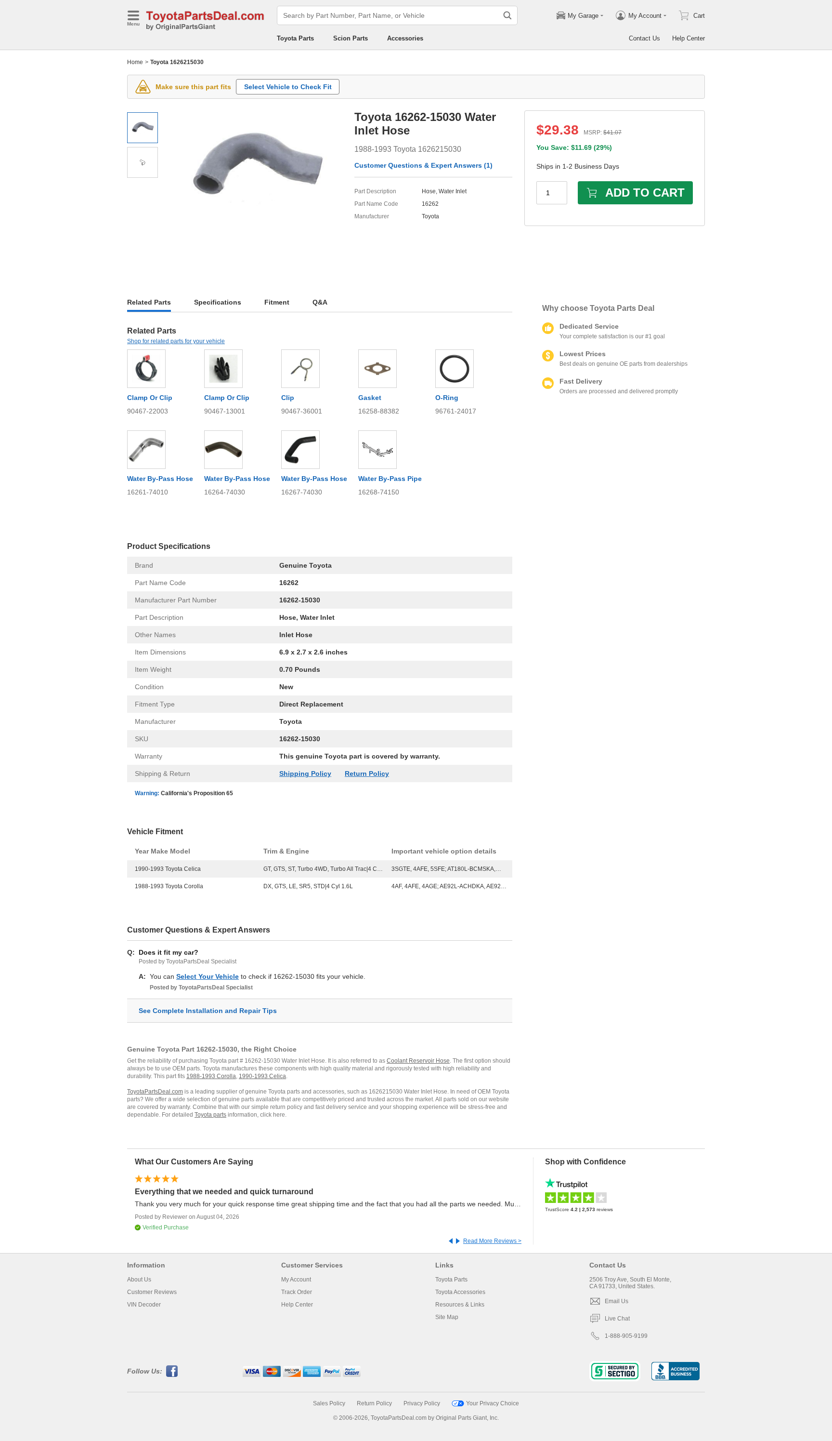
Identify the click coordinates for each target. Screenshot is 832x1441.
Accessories (405, 38)
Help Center (688, 38)
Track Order (296, 1292)
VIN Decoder (144, 1304)
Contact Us (644, 38)
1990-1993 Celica (262, 1076)
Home (135, 62)
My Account (296, 1279)
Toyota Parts (295, 38)
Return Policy (367, 773)
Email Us (616, 1301)
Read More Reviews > (492, 1241)
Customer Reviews (152, 1292)
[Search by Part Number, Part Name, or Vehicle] (507, 15)
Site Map (446, 1317)
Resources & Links (459, 1304)
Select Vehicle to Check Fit (288, 87)
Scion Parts (350, 38)
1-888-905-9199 (626, 1336)
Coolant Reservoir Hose (418, 1060)
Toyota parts (210, 1114)
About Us (139, 1279)
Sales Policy (329, 1403)
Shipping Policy (305, 773)
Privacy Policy (421, 1403)
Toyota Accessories (460, 1292)
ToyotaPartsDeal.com (155, 1091)
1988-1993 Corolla (211, 1076)
